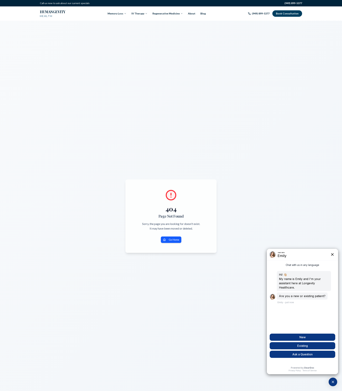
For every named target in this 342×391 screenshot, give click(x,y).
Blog (203, 13)
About (191, 13)
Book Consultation (287, 13)
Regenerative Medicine (166, 13)
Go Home (174, 239)
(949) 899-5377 (293, 3)
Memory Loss (115, 13)
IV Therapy (137, 13)
